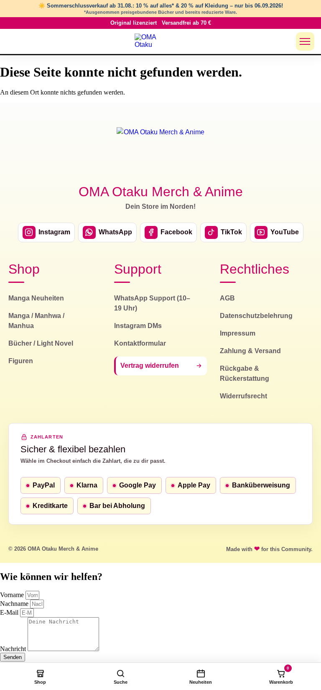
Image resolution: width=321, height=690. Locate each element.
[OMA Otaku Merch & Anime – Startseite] (160, 150)
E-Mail (10, 612)
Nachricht (14, 648)
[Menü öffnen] (305, 41)
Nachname (15, 603)
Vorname (12, 594)
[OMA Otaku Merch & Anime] (150, 41)
